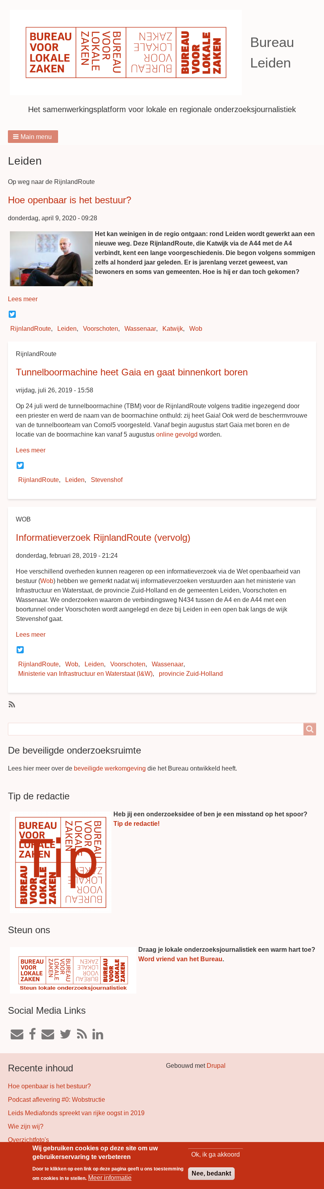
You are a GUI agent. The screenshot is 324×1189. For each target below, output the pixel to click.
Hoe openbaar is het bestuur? (69, 200)
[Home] (129, 52)
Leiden (67, 328)
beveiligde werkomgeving (110, 768)
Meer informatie (110, 1177)
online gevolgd (177, 434)
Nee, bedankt (211, 1173)
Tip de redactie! (136, 823)
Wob (195, 328)
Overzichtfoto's (28, 1139)
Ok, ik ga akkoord (215, 1154)
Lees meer (23, 299)
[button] (33, 136)
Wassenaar (140, 328)
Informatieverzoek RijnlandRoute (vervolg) (103, 537)
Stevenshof (106, 479)
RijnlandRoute (30, 328)
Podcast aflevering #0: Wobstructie (56, 1099)
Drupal (216, 1065)
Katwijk (172, 328)
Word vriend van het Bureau (180, 959)
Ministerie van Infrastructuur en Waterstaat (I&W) (85, 673)
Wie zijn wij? (25, 1126)
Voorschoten (100, 328)
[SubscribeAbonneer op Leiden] (11, 704)
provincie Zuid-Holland (191, 673)
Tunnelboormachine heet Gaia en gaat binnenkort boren (132, 372)
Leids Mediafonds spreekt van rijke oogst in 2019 (76, 1113)
